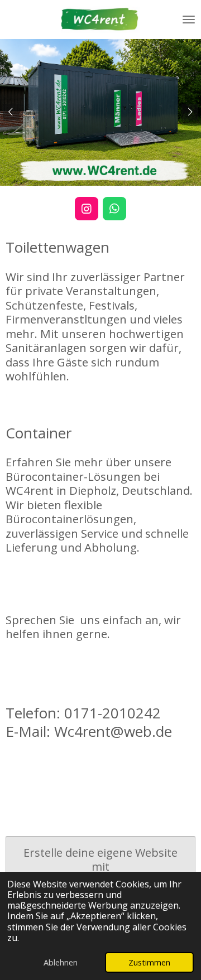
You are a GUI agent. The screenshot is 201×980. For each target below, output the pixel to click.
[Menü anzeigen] (188, 19)
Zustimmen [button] (149, 962)
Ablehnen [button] (61, 962)
